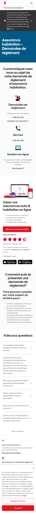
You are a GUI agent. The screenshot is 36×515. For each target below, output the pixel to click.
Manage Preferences (18, 501)
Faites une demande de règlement (13, 8)
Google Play (26, 249)
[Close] (34, 468)
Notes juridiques (17, 431)
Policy (25, 495)
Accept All (18, 508)
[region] (18, 490)
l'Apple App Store (16, 249)
